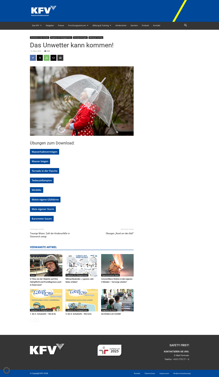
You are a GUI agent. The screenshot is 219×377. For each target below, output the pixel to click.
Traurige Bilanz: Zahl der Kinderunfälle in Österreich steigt (50, 235)
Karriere (134, 25)
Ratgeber (50, 25)
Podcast (145, 25)
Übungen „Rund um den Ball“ (120, 233)
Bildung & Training (101, 25)
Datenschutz (150, 373)
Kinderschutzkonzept (182, 373)
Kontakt (156, 25)
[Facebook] (33, 58)
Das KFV (35, 25)
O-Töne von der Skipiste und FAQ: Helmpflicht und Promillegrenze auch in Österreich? (45, 282)
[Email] (53, 58)
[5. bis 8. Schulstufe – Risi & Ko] (82, 300)
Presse (61, 25)
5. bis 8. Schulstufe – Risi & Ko (78, 314)
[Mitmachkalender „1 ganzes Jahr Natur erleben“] (82, 265)
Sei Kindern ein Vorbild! (111, 314)
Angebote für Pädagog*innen (61, 37)
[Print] (60, 58)
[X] (40, 58)
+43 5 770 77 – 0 (181, 359)
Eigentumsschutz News (110, 275)
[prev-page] (32, 320)
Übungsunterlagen (80, 37)
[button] (185, 25)
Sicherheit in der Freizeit (39, 37)
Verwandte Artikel (43, 247)
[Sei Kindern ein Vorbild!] (117, 300)
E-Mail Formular (181, 355)
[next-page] (36, 320)
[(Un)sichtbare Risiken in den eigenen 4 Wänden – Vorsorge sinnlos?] (117, 265)
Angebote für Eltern (109, 310)
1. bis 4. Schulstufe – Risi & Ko (43, 314)
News (33, 275)
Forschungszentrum (77, 25)
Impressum (164, 373)
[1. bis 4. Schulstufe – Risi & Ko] (46, 300)
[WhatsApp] (47, 58)
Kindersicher (120, 25)
